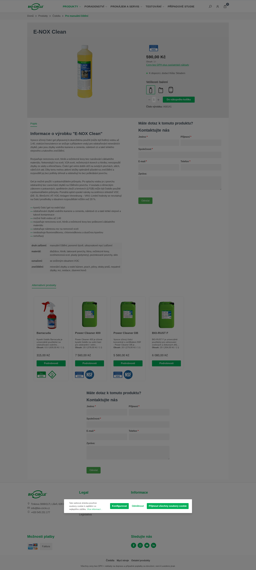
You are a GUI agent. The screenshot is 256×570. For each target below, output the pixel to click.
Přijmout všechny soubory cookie (168, 506)
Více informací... (94, 509)
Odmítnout (138, 506)
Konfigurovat (119, 506)
